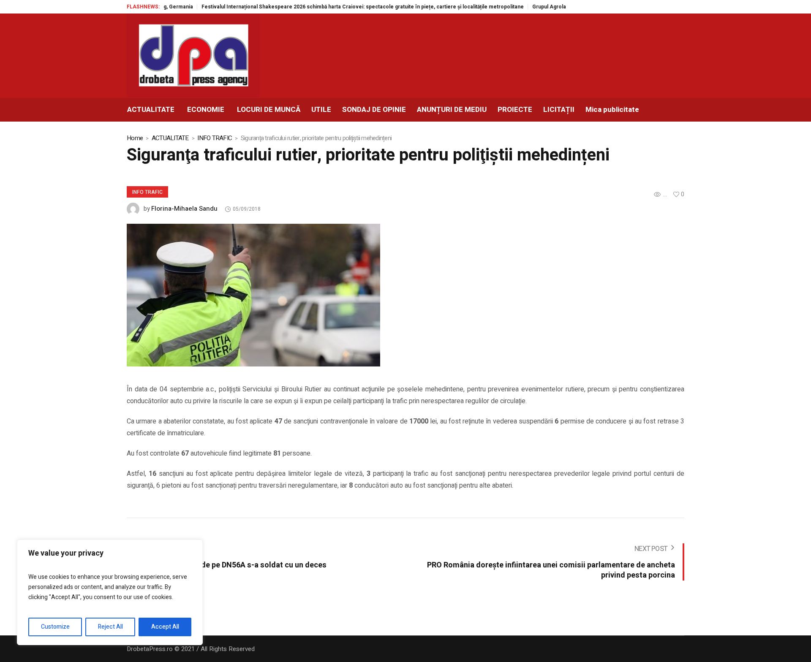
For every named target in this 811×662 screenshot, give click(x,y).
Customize (55, 626)
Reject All (110, 626)
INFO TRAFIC (214, 138)
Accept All (165, 626)
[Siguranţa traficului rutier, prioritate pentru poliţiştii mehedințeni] (253, 294)
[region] (110, 592)
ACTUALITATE (170, 138)
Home (135, 138)
